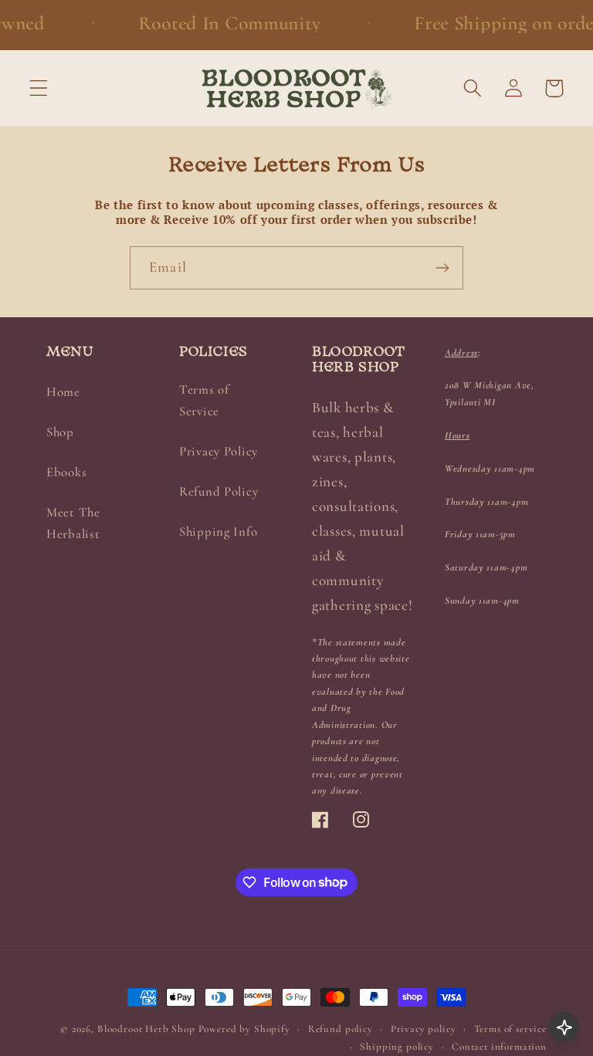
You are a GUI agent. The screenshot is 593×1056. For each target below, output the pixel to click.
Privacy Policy (218, 451)
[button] (39, 88)
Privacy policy (423, 1029)
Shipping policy (397, 1047)
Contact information (499, 1047)
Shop (60, 432)
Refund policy (340, 1029)
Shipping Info (218, 531)
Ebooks (66, 472)
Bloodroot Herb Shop (146, 1029)
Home (63, 392)
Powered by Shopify (244, 1029)
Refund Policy (218, 491)
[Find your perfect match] (564, 1027)
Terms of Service (204, 400)
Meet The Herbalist (73, 523)
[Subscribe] (442, 267)
